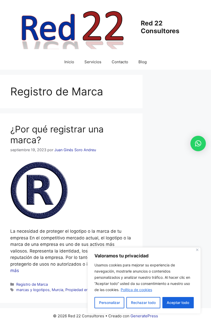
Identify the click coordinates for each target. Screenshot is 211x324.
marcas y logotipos (33, 289)
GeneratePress (144, 315)
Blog (142, 61)
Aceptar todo (178, 302)
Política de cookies (136, 289)
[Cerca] (197, 250)
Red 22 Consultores (160, 27)
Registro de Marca (32, 284)
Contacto (120, 61)
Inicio (69, 61)
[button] (198, 143)
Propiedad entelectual (84, 289)
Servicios (92, 61)
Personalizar (109, 302)
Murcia (57, 289)
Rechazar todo (143, 302)
